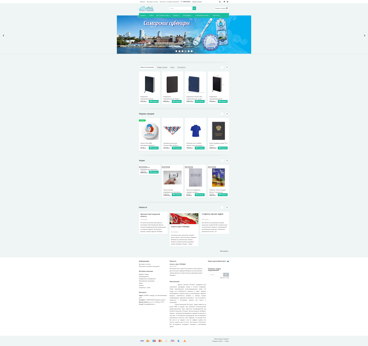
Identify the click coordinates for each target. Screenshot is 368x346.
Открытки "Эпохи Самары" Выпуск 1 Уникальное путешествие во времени (217, 192)
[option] (184, 34)
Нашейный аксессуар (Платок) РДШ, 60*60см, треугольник (170, 145)
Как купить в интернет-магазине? (169, 1)
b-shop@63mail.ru (149, 304)
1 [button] (176, 51)
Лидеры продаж (162, 67)
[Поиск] (194, 8)
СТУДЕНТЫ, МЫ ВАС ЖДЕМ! (212, 214)
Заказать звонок (197, 1)
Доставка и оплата (152, 1)
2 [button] (179, 51)
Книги (151, 15)
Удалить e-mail (224, 277)
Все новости (224, 251)
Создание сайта (217, 341)
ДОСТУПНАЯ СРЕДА (162, 15)
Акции (172, 67)
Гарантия (142, 1)
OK (226, 274)
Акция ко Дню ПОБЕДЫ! (180, 226)
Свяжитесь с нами (144, 287)
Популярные (181, 67)
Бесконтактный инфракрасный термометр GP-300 (171, 192)
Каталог (141, 285)
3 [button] (182, 51)
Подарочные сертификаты (147, 278)
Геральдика (187, 15)
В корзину (154, 101)
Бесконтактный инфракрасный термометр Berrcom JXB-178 (148, 169)
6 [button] (192, 51)
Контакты (216, 15)
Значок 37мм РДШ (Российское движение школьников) (147, 145)
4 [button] (185, 51)
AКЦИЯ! (142, 15)
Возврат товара (144, 274)
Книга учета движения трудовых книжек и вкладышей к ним (193, 192)
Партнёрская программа (146, 281)
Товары (176, 15)
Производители (144, 276)
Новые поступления (147, 67)
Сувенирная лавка (202, 15)
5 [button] (189, 51)
